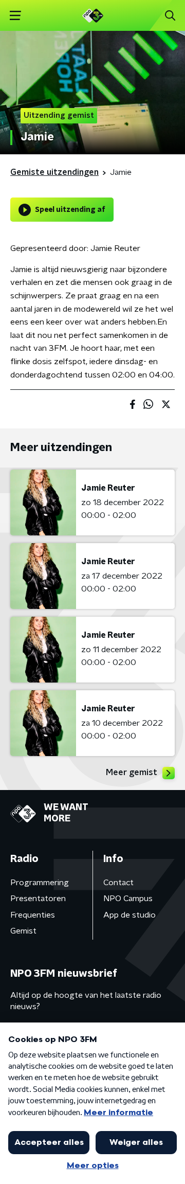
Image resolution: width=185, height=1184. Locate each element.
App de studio (129, 915)
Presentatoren (38, 898)
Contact (118, 882)
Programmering (39, 882)
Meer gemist (131, 772)
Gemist (23, 931)
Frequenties (32, 915)
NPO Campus (128, 898)
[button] (15, 15)
